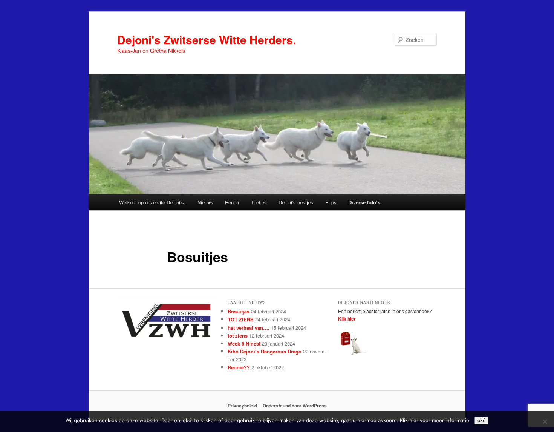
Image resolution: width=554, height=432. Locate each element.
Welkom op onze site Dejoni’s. (152, 202)
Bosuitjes (238, 311)
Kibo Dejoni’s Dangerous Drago (264, 351)
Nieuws (205, 202)
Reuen (232, 202)
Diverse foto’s (364, 202)
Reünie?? (239, 367)
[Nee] (544, 421)
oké (481, 420)
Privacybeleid (242, 405)
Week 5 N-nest (244, 343)
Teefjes (259, 202)
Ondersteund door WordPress (295, 405)
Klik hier (347, 318)
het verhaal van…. (248, 327)
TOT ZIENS (241, 319)
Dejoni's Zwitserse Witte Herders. (206, 39)
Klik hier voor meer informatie (434, 420)
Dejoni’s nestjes (296, 202)
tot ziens (238, 335)
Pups (331, 202)
